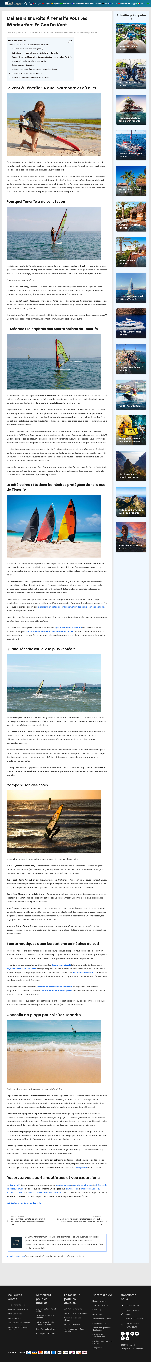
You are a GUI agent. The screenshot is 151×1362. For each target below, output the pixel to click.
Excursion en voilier (72, 1324)
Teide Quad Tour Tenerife (19, 1323)
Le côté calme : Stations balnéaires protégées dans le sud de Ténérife (43, 57)
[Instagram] (123, 1334)
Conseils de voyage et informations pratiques (76, 32)
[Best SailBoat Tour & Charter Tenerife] (131, 288)
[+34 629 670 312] (123, 1306)
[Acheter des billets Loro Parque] (131, 74)
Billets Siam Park (15, 1318)
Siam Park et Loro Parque (47, 1329)
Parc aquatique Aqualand (47, 1333)
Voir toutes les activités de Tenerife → (25, 1203)
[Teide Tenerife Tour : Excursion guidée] (131, 537)
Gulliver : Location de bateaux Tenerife (45, 1323)
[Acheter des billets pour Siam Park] (131, 38)
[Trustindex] (127, 1338)
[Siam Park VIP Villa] (131, 252)
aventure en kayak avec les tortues (44, 1192)
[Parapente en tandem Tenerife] (131, 359)
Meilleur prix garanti (100, 1323)
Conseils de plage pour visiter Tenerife (26, 73)
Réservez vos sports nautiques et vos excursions (30, 77)
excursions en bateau (82, 1185)
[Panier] (30, 3)
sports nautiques (63, 1185)
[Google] (123, 1338)
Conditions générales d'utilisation (101, 1329)
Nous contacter (99, 1301)
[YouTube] (137, 1334)
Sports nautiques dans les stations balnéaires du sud (35, 69)
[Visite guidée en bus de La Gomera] (131, 502)
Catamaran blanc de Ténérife (45, 1316)
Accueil (10, 1256)
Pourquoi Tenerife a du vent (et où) (28, 49)
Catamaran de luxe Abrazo (72, 1319)
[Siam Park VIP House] (131, 217)
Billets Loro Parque (15, 1314)
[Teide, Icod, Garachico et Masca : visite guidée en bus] (131, 466)
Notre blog (20, 1256)
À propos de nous (100, 1305)
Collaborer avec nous (101, 1319)
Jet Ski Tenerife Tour (16, 1305)
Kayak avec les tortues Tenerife (74, 1330)
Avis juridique (98, 1348)
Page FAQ (96, 1310)
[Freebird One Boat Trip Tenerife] (131, 145)
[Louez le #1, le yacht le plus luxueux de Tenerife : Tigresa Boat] (131, 323)
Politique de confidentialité (98, 1335)
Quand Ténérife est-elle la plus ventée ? (31, 61)
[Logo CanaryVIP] (16, 3)
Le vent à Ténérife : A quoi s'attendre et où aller (29, 45)
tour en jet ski (72, 1188)
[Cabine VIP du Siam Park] (131, 181)
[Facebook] (132, 1334)
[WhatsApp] (127, 1334)
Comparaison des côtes (24, 65)
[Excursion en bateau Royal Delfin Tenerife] (131, 110)
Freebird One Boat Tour (18, 1309)
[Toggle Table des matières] (69, 41)
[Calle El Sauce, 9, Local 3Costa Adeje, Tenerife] (123, 1314)
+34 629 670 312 (132, 1306)
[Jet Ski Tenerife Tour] (131, 395)
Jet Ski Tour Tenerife (73, 1309)
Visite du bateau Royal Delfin (46, 1310)
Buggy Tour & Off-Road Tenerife (18, 1328)
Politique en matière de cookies (102, 1342)
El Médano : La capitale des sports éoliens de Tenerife (36, 53)
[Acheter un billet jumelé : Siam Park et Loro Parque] (131, 430)
